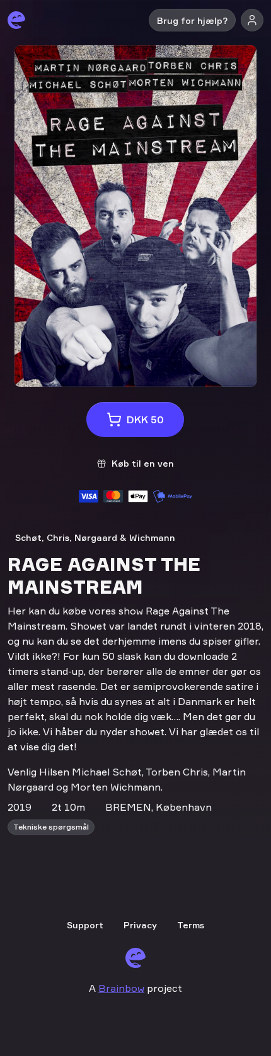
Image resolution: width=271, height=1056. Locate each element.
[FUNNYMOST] (16, 20)
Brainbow (121, 988)
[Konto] (252, 20)
